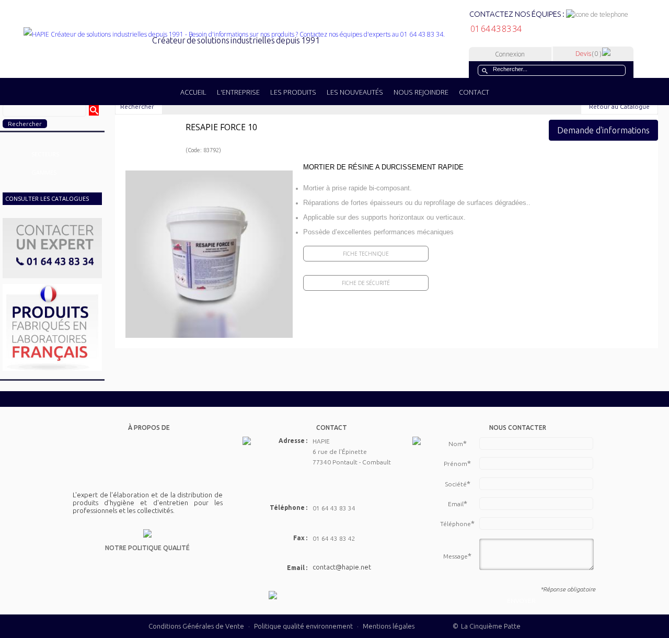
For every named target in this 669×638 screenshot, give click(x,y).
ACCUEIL (193, 92)
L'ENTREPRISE (238, 92)
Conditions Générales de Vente (196, 626)
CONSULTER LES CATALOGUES (47, 198)
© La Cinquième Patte (487, 626)
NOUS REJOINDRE (421, 92)
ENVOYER (521, 600)
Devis (588, 53)
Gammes (43, 172)
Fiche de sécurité (366, 283)
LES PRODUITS (293, 92)
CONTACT (474, 92)
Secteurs (45, 154)
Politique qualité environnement (304, 626)
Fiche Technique (366, 253)
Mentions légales (388, 626)
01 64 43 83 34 (495, 29)
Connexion (510, 54)
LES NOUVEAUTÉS (355, 92)
